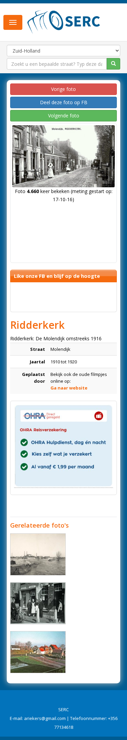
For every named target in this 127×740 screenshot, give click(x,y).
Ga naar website (68, 388)
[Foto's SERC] (63, 21)
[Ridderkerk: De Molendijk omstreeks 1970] (38, 652)
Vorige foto (63, 89)
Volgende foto (63, 115)
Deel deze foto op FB (63, 102)
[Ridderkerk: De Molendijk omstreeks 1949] (38, 603)
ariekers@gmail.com (45, 718)
